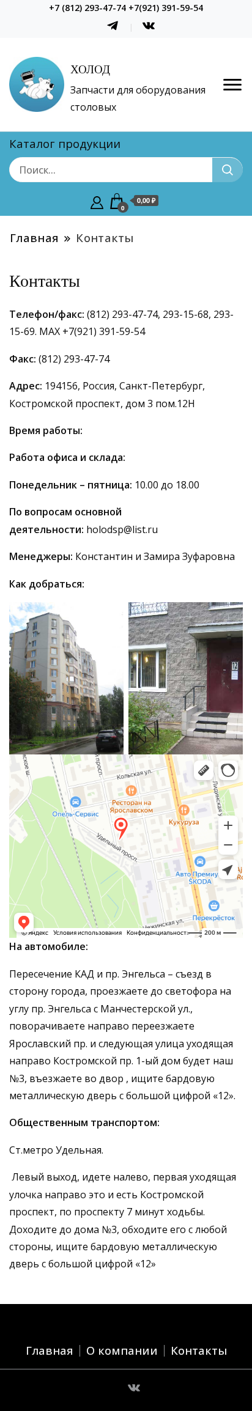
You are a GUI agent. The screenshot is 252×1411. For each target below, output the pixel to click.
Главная (49, 1350)
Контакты (199, 1350)
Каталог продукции (64, 143)
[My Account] (97, 201)
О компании (122, 1350)
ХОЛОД (90, 69)
